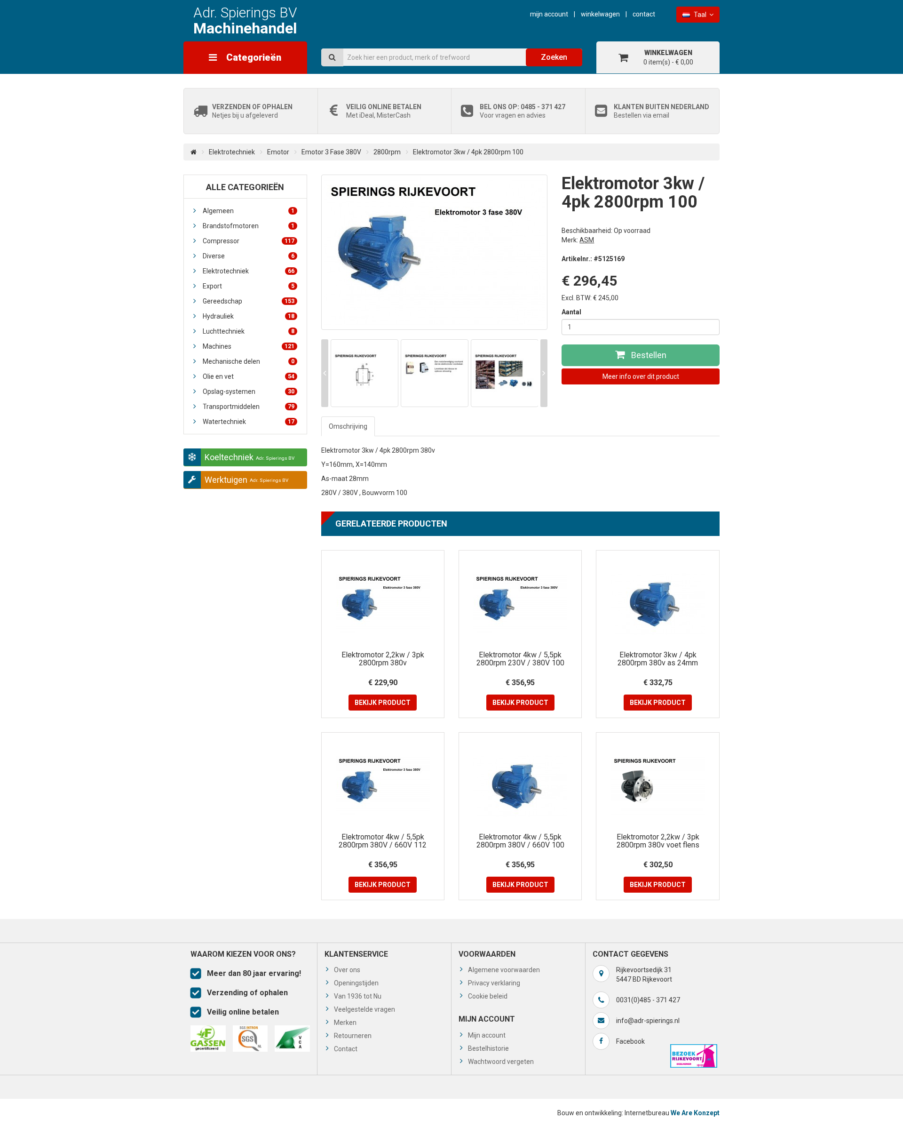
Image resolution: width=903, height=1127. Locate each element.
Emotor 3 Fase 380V (331, 152)
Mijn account (487, 1035)
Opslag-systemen (248, 391)
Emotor (278, 152)
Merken (345, 1022)
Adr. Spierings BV (245, 20)
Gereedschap (248, 301)
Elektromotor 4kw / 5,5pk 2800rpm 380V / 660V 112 (383, 841)
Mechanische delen (248, 361)
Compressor (248, 241)
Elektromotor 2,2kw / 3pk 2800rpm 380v (382, 659)
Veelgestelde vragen (364, 1009)
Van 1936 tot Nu (357, 996)
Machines (248, 346)
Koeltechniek (249, 457)
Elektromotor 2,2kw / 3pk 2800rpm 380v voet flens (658, 841)
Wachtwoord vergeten (501, 1061)
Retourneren (353, 1035)
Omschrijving (348, 426)
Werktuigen (246, 480)
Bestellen (647, 355)
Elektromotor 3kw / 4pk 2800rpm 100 (468, 152)
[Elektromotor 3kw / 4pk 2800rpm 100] (434, 252)
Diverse (248, 256)
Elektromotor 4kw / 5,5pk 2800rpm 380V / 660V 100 (520, 841)
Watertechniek (248, 421)
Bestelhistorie (488, 1048)
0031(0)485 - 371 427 (648, 1000)
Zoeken (554, 57)
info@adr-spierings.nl (648, 1020)
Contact (644, 14)
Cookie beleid (487, 996)
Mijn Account (549, 14)
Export (248, 286)
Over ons (347, 970)
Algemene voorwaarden (504, 970)
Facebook (630, 1041)
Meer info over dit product (640, 376)
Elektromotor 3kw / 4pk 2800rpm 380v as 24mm (658, 659)
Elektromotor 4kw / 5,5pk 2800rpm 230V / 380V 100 (520, 659)
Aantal (571, 312)
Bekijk (383, 702)
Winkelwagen (600, 14)
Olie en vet (248, 376)
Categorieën (253, 57)
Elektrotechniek (232, 152)
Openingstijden (356, 983)
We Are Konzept (695, 1113)
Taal (700, 14)
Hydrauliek (248, 316)
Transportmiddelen (248, 406)
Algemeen (248, 211)
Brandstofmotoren (248, 226)
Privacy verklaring (494, 983)
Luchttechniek (248, 331)
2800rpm (387, 152)
